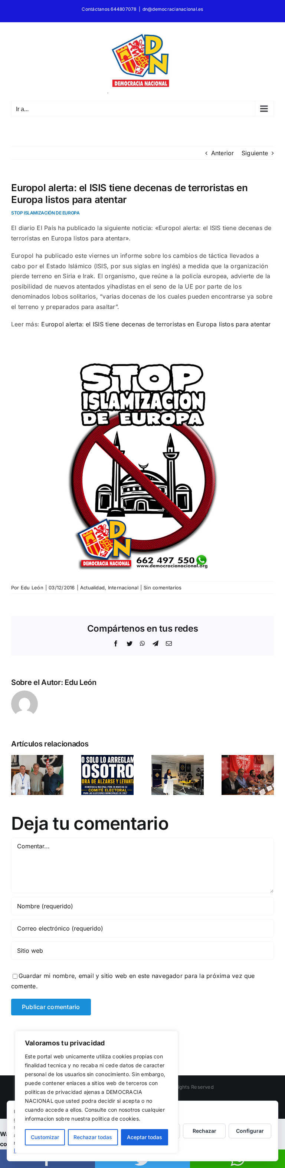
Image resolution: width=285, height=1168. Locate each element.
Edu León (32, 587)
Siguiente (255, 153)
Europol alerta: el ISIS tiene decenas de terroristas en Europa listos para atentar (156, 324)
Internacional (123, 587)
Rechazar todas (92, 1137)
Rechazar (204, 1131)
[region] (96, 1092)
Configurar (250, 1131)
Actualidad (92, 587)
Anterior (222, 153)
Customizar (45, 1137)
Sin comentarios (163, 587)
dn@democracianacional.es (172, 9)
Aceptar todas (144, 1137)
